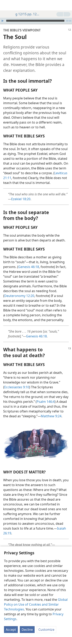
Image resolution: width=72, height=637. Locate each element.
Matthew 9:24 (51, 416)
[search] (67, 5)
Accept (11, 629)
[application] (36, 21)
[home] (6, 5)
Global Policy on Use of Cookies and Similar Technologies (36, 604)
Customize (46, 629)
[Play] (2, 20)
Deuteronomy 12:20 (19, 296)
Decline (27, 629)
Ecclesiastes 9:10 (16, 387)
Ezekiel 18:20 (20, 199)
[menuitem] (6, 5)
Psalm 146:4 (46, 401)
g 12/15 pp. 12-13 (27, 14)
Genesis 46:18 (28, 267)
